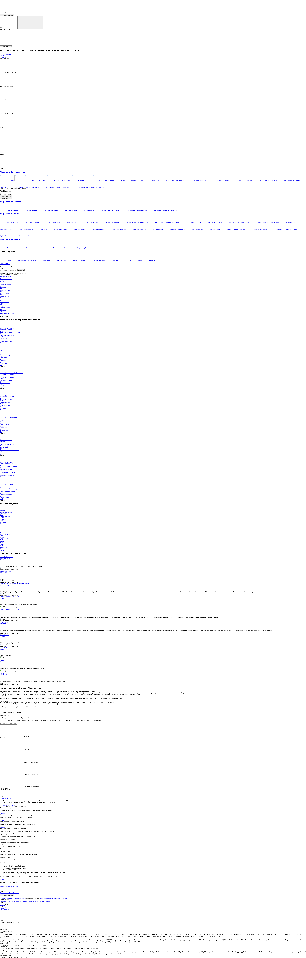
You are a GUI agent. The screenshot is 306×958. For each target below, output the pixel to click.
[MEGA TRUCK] (104, 890)
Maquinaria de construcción (13, 172)
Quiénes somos (4, 893)
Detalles (2, 820)
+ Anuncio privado (5, 805)
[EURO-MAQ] (6, 890)
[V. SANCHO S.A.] (116, 890)
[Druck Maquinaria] (80, 890)
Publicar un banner (33, 901)
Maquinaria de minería (10, 239)
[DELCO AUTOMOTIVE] (31, 890)
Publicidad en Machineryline (8, 901)
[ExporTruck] (239, 890)
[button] (153, 37)
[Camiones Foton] (67, 890)
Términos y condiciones (6, 898)
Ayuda (11, 893)
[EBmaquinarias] (43, 890)
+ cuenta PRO (14, 805)
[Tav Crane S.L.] (141, 890)
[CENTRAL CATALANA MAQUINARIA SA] (92, 890)
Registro (2, 879)
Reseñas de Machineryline (47, 898)
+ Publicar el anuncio (6, 798)
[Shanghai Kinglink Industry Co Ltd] (18, 890)
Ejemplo (2, 813)
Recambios (5, 263)
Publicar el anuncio (6, 196)
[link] (153, 190)
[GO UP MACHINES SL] (178, 890)
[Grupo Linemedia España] (153, 890)
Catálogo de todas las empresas (9, 886)
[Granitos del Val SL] (202, 890)
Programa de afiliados (45, 901)
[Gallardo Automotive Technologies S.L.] (190, 890)
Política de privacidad (20, 898)
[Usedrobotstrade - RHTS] (166, 890)
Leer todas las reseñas (6, 557)
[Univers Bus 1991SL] (215, 890)
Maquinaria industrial (9, 214)
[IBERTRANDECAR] (227, 890)
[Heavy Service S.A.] (55, 890)
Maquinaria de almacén (10, 202)
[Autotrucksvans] (129, 890)
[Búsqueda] (30, 22)
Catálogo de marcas (61, 898)
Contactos (16, 893)
